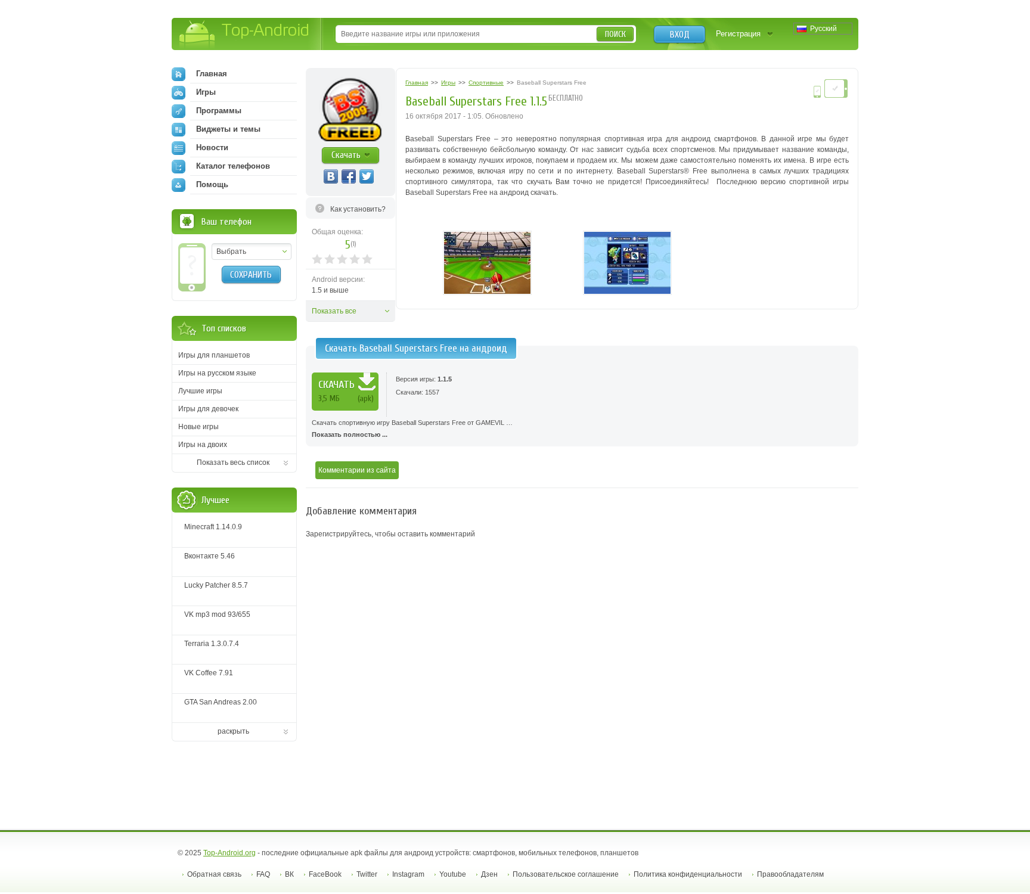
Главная (211, 73)
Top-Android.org (229, 853)
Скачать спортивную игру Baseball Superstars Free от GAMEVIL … (412, 428)
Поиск (615, 34)
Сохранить (251, 274)
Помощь (212, 184)
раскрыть (233, 731)
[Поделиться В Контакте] (331, 176)
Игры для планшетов (214, 355)
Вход (680, 34)
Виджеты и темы (228, 129)
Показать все (334, 311)
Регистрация (738, 33)
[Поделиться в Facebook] (349, 176)
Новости (212, 147)
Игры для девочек (208, 409)
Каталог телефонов (233, 166)
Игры (206, 92)
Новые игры (198, 427)
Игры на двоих (202, 444)
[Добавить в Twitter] (366, 176)
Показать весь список (233, 462)
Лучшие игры (200, 391)
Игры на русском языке (217, 373)
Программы (218, 110)
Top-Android (244, 34)
